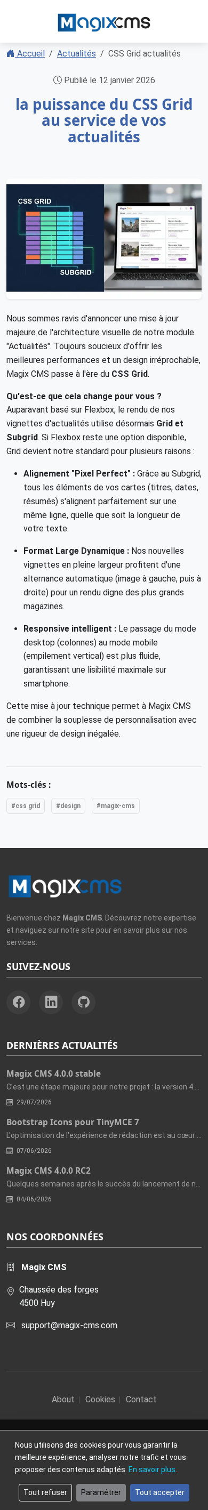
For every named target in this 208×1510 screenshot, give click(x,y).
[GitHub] (83, 1002)
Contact (141, 1399)
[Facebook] (18, 1002)
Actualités (76, 54)
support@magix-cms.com (69, 1325)
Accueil (30, 54)
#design (68, 806)
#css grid (25, 806)
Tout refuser (45, 1492)
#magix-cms (116, 806)
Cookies (100, 1399)
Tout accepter (160, 1492)
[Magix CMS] (104, 21)
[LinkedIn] (51, 1002)
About (63, 1399)
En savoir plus (152, 1469)
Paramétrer (101, 1492)
